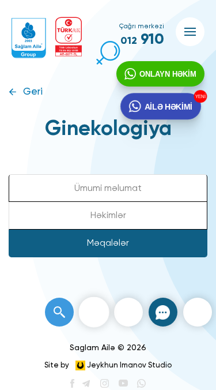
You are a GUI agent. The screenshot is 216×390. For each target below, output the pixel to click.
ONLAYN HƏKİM (167, 74)
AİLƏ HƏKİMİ (168, 106)
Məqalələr (108, 243)
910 (142, 39)
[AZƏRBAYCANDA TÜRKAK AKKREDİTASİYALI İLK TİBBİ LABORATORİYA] (68, 37)
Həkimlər (108, 215)
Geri (33, 92)
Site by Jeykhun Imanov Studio (108, 365)
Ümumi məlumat (108, 188)
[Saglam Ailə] (29, 38)
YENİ (199, 96)
